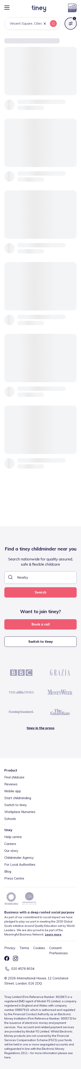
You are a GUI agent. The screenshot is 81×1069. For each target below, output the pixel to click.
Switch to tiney (40, 641)
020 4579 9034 (22, 969)
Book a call (41, 624)
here (7, 1057)
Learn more (53, 934)
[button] (44, 24)
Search (40, 592)
